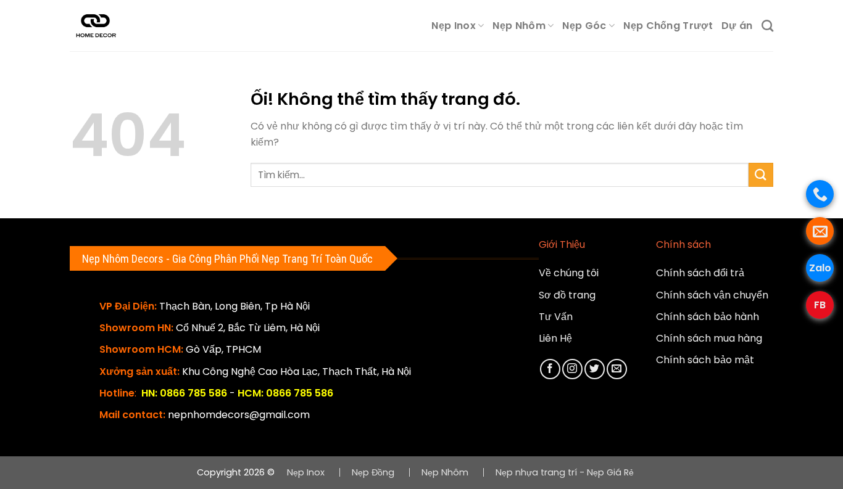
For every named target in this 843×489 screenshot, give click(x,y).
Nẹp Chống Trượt (668, 25)
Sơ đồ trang (567, 295)
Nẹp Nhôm (519, 25)
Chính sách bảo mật (705, 360)
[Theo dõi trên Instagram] (572, 369)
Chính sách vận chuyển (712, 295)
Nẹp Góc (584, 25)
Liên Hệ (555, 338)
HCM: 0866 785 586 (285, 393)
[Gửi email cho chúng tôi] (617, 369)
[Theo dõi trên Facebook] (550, 369)
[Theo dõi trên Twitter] (594, 369)
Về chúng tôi (569, 273)
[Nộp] (761, 175)
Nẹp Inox (453, 25)
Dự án (737, 25)
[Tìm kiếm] (767, 25)
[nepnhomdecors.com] (106, 25)
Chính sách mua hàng (709, 338)
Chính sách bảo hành (707, 317)
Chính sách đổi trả (700, 273)
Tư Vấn (556, 317)
